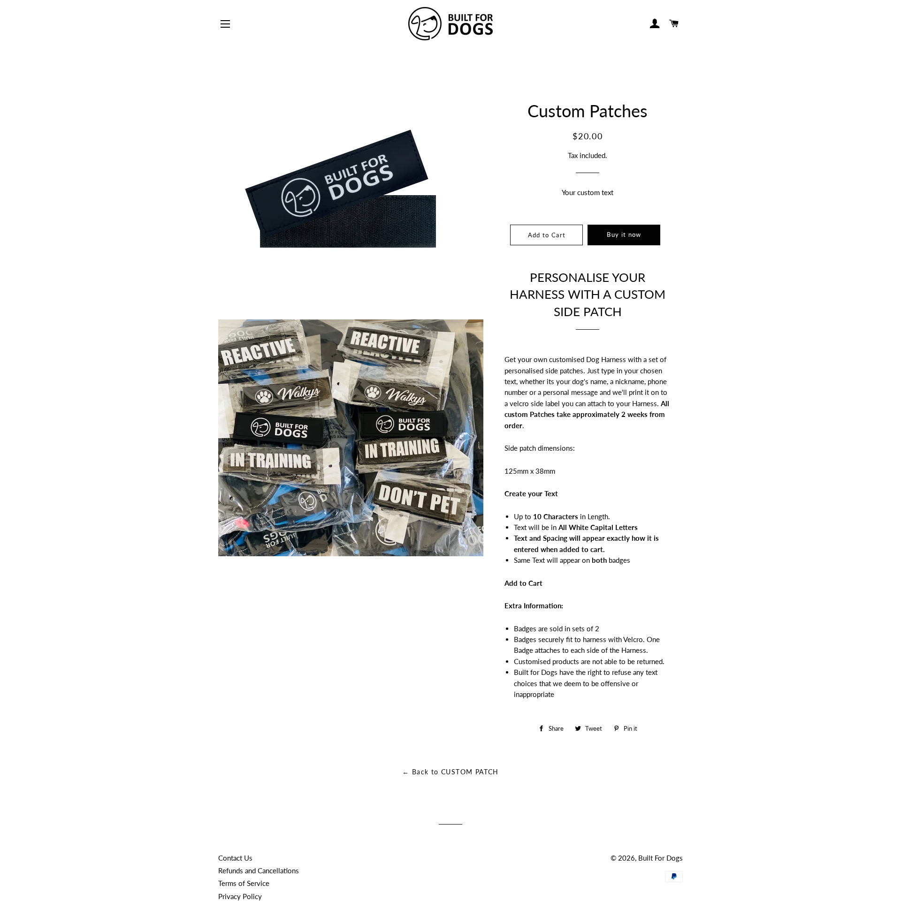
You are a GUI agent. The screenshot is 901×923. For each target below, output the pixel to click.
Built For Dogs (660, 858)
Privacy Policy (240, 896)
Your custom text (587, 192)
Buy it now (624, 234)
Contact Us (235, 858)
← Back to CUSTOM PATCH (450, 772)
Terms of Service (243, 883)
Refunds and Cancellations (258, 870)
